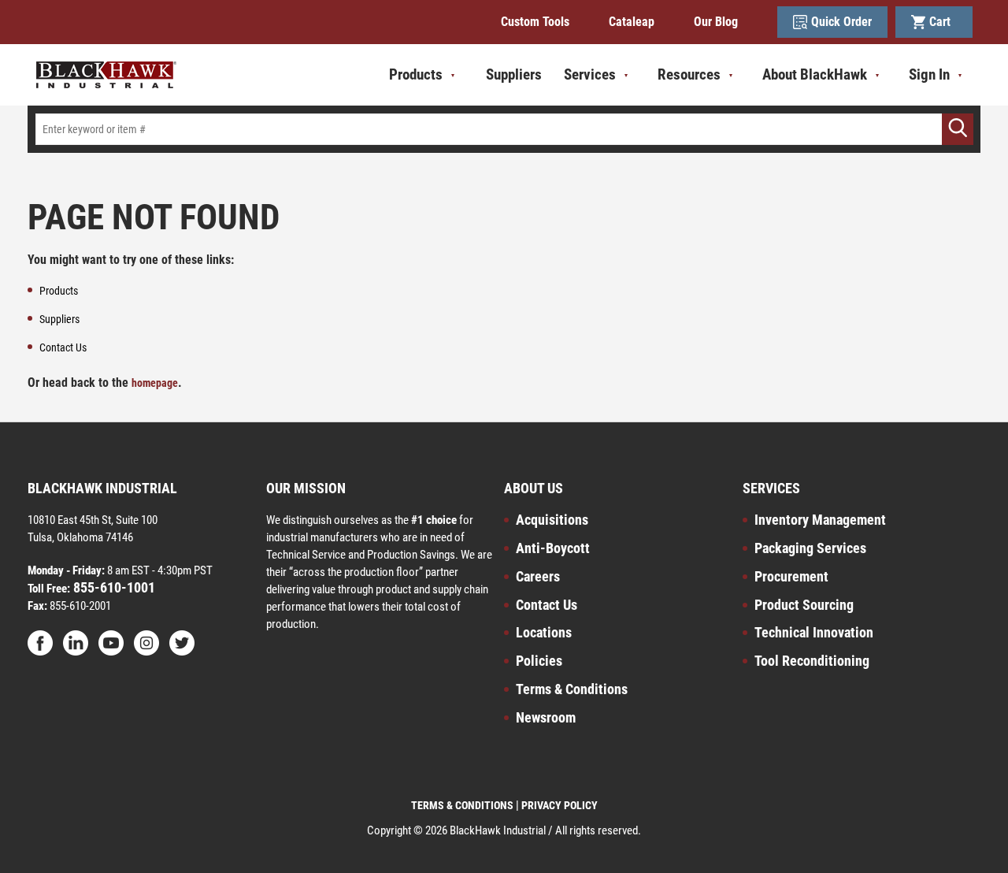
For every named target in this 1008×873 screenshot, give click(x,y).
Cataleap (631, 21)
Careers (538, 576)
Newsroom (546, 717)
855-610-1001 (112, 587)
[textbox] (504, 129)
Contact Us (546, 604)
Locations (544, 632)
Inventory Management (820, 519)
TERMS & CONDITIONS (462, 805)
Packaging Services (810, 548)
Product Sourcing (804, 604)
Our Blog (716, 21)
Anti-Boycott (553, 548)
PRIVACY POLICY (559, 805)
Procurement (791, 576)
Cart (943, 21)
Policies (539, 660)
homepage (155, 383)
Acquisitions (552, 519)
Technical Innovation (813, 632)
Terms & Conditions (572, 689)
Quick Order (841, 21)
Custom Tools (535, 21)
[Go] (957, 129)
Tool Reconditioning (811, 660)
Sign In (929, 74)
